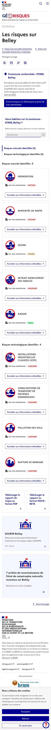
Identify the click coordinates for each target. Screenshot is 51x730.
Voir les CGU (10, 94)
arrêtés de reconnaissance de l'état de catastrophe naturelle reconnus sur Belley (24, 576)
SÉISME (22, 245)
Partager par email (11, 62)
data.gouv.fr (27, 669)
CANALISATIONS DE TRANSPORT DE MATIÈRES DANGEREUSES (29, 392)
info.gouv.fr (7, 664)
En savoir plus (25, 725)
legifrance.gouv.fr (9, 669)
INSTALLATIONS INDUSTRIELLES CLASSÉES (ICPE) (27, 357)
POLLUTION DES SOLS (30, 427)
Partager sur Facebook (4, 62)
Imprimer (25, 62)
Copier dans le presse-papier (18, 62)
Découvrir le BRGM (10, 658)
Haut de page (42, 603)
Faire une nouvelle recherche (18, 48)
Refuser (25, 718)
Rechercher (40, 3)
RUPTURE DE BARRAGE (30, 462)
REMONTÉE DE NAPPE (30, 210)
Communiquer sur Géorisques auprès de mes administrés (25, 103)
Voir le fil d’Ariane (8, 26)
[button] (46, 725)
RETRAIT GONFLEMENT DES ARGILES (31, 279)
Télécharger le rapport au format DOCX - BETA (38, 499)
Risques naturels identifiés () (20, 148)
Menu (47, 3)
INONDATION (25, 176)
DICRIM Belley (13, 534)
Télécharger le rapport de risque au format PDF (12, 499)
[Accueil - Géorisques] (20, 16)
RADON (22, 314)
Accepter (25, 711)
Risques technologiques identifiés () (24, 154)
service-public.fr (23, 664)
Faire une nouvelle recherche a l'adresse (24, 50)
